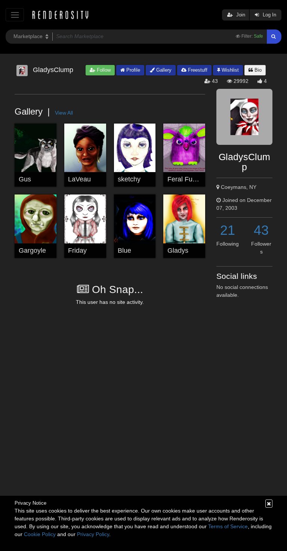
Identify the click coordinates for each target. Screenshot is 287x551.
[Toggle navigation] (15, 14)
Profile (132, 70)
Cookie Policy (40, 534)
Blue (124, 250)
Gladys (177, 250)
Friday (77, 250)
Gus (25, 179)
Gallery (163, 70)
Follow (103, 70)
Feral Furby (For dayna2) (204, 179)
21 (227, 230)
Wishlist (229, 70)
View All (64, 113)
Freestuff (196, 70)
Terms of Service (228, 526)
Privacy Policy (93, 534)
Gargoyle (32, 250)
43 (261, 230)
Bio (257, 70)
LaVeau (79, 179)
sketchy (129, 179)
